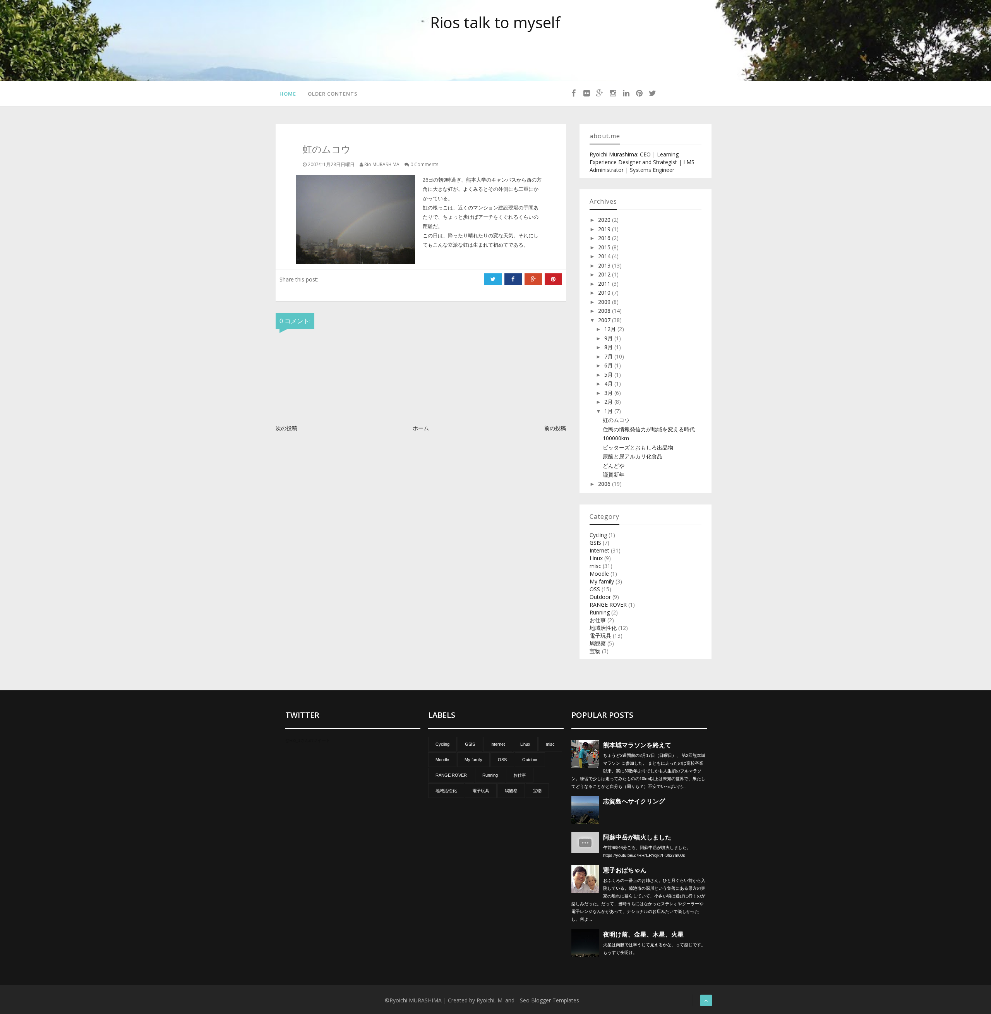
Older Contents (333, 93)
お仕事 (598, 620)
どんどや (613, 465)
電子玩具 (600, 635)
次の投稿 (286, 428)
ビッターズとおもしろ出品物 (638, 447)
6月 (609, 365)
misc (595, 566)
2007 (605, 320)
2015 (605, 247)
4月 (609, 383)
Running (600, 612)
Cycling (598, 535)
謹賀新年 (613, 474)
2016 (605, 238)
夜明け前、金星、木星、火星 (643, 934)
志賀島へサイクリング (634, 801)
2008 (605, 310)
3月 (609, 392)
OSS (595, 589)
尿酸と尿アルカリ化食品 (632, 456)
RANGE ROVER (608, 604)
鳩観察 (598, 643)
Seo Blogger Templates (549, 1000)
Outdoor (600, 597)
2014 (605, 256)
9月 (609, 338)
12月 (610, 329)
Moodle (599, 573)
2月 (609, 401)
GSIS (595, 542)
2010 (605, 292)
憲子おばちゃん (624, 870)
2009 (605, 301)
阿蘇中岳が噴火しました (637, 837)
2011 (605, 283)
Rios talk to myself (495, 22)
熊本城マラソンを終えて (637, 745)
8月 (609, 347)
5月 (609, 374)
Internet (599, 550)
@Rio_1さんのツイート (307, 740)
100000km (616, 438)
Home (287, 93)
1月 (609, 411)
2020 (605, 219)
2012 (605, 274)
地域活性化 (603, 627)
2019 (605, 229)
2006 (605, 483)
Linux (596, 558)
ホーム (421, 428)
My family (602, 581)
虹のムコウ (616, 420)
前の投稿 (555, 428)
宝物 (595, 651)
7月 (609, 356)
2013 (605, 265)
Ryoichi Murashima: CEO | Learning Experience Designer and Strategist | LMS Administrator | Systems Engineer (642, 162)
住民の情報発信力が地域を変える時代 (649, 429)
